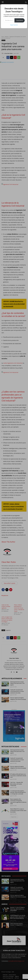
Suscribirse (19, 20)
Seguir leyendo (14, 25)
